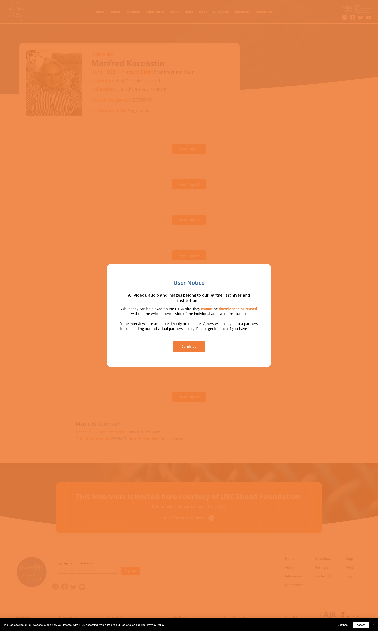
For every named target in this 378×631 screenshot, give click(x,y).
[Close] (373, 625)
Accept (361, 625)
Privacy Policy (155, 625)
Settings (343, 625)
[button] (189, 346)
